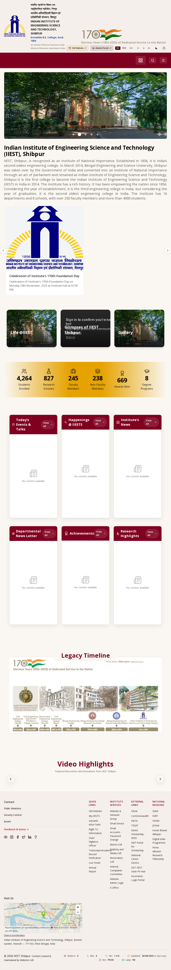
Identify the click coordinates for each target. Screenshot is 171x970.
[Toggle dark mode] (156, 48)
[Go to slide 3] (85, 134)
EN (118, 48)
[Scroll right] (160, 779)
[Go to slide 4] (91, 134)
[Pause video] (90, 315)
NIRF (155, 816)
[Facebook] (17, 837)
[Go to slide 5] (97, 134)
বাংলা (131, 48)
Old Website (95, 811)
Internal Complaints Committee (116, 870)
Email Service (117, 823)
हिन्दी (124, 48)
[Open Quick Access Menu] (141, 60)
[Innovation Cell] (35, 837)
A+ (149, 48)
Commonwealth (140, 816)
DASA (134, 811)
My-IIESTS (94, 816)
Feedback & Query (16, 829)
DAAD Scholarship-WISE (137, 834)
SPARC (156, 820)
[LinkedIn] (29, 837)
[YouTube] (5, 837)
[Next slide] (168, 250)
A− (138, 48)
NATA (134, 820)
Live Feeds (94, 862)
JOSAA (155, 825)
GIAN (155, 811)
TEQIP (134, 825)
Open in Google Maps (14, 935)
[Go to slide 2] (79, 134)
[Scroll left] (11, 779)
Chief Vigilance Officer (93, 841)
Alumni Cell (116, 844)
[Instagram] (11, 837)
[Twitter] (23, 837)
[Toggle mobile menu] (163, 60)
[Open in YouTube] (105, 315)
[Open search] (152, 60)
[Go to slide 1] (73, 134)
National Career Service (135, 859)
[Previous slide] (3, 250)
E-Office (114, 887)
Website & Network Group (115, 814)
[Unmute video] (97, 315)
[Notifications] (164, 48)
